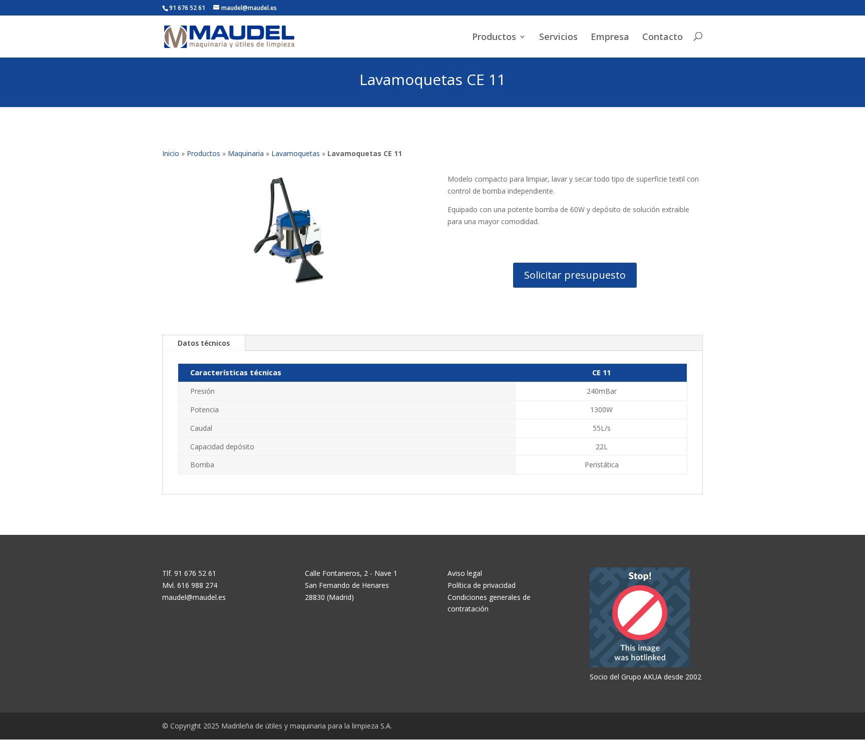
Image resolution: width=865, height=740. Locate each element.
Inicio (170, 153)
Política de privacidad (482, 585)
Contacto (662, 37)
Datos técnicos (204, 343)
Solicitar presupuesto (575, 275)
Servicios (558, 37)
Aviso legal (465, 573)
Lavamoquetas (295, 153)
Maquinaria (246, 153)
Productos (494, 37)
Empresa (610, 37)
